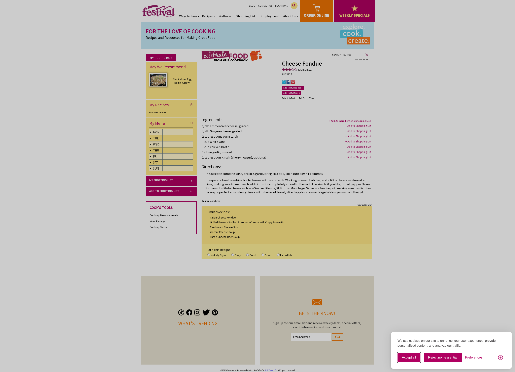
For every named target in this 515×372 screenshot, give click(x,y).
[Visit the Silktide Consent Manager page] (500, 357)
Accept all (409, 357)
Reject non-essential (442, 357)
